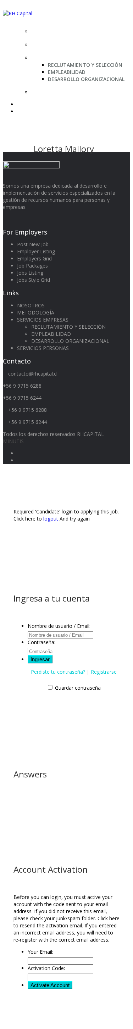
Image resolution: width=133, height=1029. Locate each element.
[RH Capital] (17, 13)
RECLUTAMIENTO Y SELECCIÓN (85, 64)
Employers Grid (34, 258)
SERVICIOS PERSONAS (63, 92)
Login (24, 104)
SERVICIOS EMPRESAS (63, 57)
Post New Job (33, 244)
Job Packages (32, 265)
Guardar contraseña (78, 687)
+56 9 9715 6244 (22, 397)
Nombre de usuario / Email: (59, 626)
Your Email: (40, 951)
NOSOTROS (49, 31)
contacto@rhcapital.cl (32, 373)
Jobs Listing (30, 272)
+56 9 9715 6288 (22, 385)
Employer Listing (36, 251)
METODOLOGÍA (55, 44)
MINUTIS (13, 441)
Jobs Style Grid (33, 279)
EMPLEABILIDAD (66, 72)
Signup (25, 111)
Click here (109, 918)
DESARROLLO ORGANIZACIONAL (86, 79)
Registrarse (104, 671)
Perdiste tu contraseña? (58, 671)
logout (50, 518)
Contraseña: (41, 642)
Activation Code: (46, 968)
